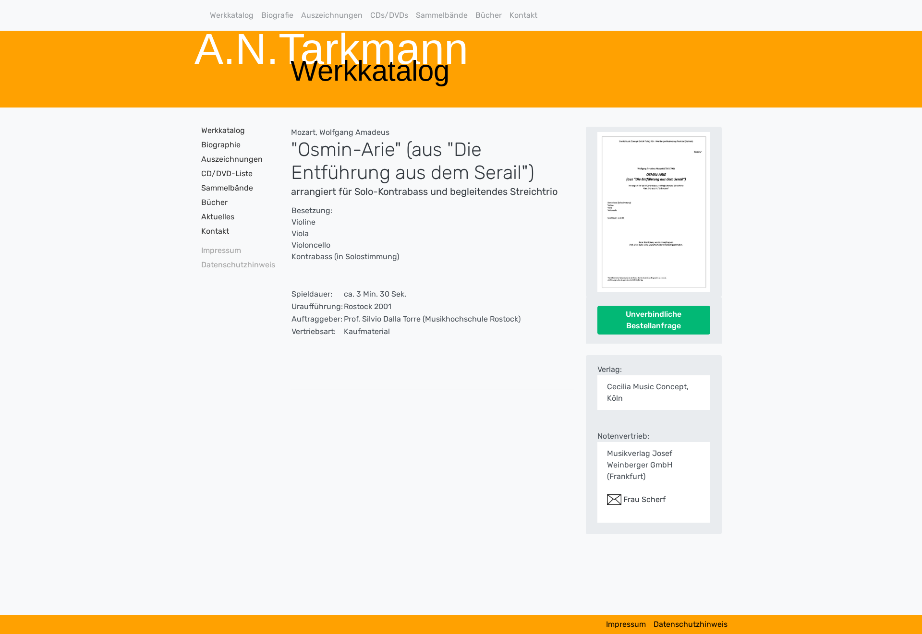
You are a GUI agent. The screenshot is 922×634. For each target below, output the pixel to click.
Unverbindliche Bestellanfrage (653, 320)
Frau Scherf (643, 499)
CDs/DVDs (389, 15)
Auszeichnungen (332, 15)
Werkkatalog (232, 15)
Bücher (488, 15)
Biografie (277, 15)
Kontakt (523, 15)
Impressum (221, 250)
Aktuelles (217, 216)
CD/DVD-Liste (227, 173)
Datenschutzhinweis (235, 264)
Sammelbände (442, 15)
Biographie (221, 144)
